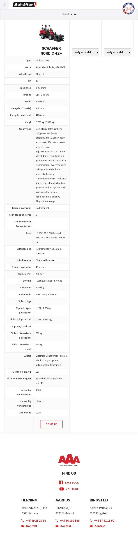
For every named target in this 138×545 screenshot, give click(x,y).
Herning (29, 500)
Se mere (51, 424)
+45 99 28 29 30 (35, 521)
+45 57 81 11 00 (104, 521)
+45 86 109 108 (69, 521)
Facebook (72, 482)
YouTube (72, 489)
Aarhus (63, 500)
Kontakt (31, 526)
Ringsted (99, 500)
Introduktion (69, 14)
